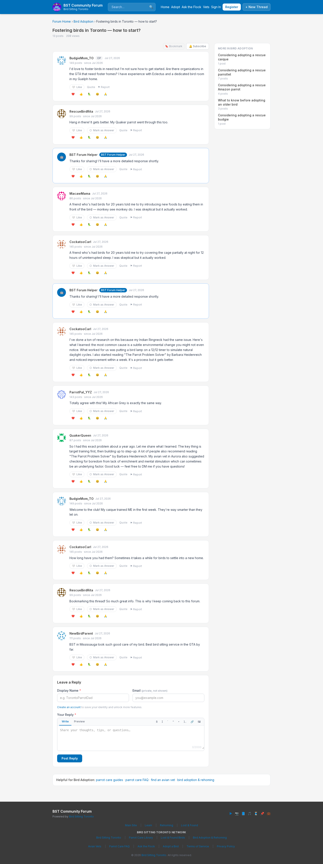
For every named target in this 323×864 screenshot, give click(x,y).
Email (149, 690)
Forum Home (62, 21)
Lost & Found (189, 825)
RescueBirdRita (81, 111)
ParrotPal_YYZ (80, 392)
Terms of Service (198, 846)
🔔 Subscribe (197, 46)
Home (165, 7)
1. (185, 721)
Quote (91, 87)
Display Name (69, 690)
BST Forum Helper (83, 155)
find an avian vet (163, 780)
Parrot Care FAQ (119, 846)
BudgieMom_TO (81, 58)
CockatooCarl (80, 242)
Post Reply (70, 758)
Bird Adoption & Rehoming (210, 837)
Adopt (175, 7)
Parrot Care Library (141, 837)
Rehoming (166, 825)
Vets (206, 7)
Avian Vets (94, 846)
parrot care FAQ (137, 780)
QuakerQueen (80, 435)
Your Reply (66, 714)
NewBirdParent (81, 633)
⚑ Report (104, 87)
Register (231, 7)
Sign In (216, 7)
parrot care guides (109, 780)
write (65, 721)
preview (79, 721)
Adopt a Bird (171, 846)
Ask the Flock (191, 7)
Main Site (131, 825)
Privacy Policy (226, 846)
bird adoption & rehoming (195, 780)
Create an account (69, 707)
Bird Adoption (83, 21)
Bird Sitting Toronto (81, 816)
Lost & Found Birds (173, 837)
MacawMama (79, 193)
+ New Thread (256, 7)
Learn (148, 825)
